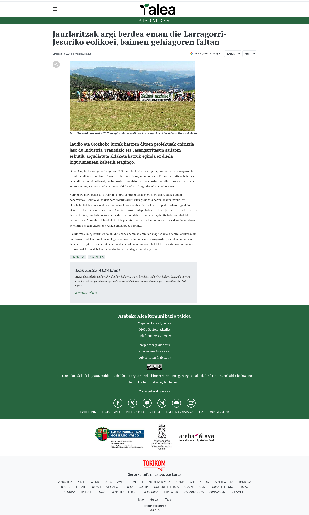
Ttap (168, 499)
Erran (80, 486)
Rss (201, 412)
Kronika (69, 491)
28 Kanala (238, 491)
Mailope (86, 491)
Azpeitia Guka (199, 482)
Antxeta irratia (159, 482)
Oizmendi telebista (125, 491)
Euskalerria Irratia (104, 486)
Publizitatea (135, 412)
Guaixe (189, 486)
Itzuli (247, 53)
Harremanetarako (179, 412)
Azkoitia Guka (223, 482)
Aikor (81, 482)
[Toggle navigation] (55, 9)
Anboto (137, 482)
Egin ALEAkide (219, 412)
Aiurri (95, 482)
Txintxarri (171, 491)
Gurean (155, 499)
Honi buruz (88, 412)
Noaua (101, 491)
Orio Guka (151, 491)
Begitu (65, 486)
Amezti (122, 482)
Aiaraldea (154, 20)
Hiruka (243, 486)
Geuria (128, 486)
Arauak (155, 412)
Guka (202, 486)
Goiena (143, 486)
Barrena (245, 482)
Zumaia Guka (217, 491)
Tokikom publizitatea (154, 505)
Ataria (180, 482)
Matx (141, 499)
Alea (108, 482)
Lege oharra (111, 412)
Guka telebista (222, 486)
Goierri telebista (166, 486)
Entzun (231, 53)
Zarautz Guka (194, 491)
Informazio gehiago (86, 292)
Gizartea (77, 257)
